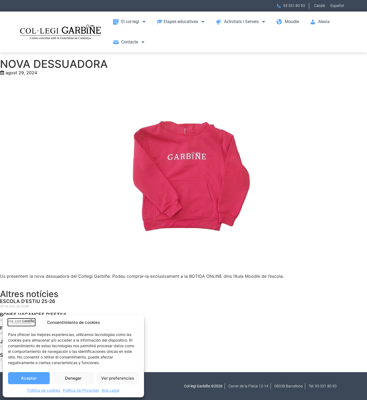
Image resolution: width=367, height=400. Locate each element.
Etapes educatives (181, 21)
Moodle (292, 21)
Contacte (129, 42)
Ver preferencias (117, 378)
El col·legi (130, 21)
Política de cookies (43, 390)
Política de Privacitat (81, 390)
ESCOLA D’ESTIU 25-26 (27, 301)
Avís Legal (110, 390)
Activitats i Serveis (241, 21)
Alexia (324, 21)
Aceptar (29, 378)
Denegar (73, 378)
